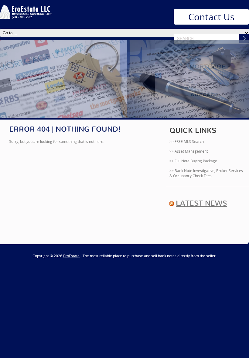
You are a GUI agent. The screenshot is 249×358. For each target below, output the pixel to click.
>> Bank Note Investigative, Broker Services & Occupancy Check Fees (206, 173)
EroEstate (71, 255)
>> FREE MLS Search (186, 141)
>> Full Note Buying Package (193, 161)
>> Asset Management (188, 151)
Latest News (201, 203)
